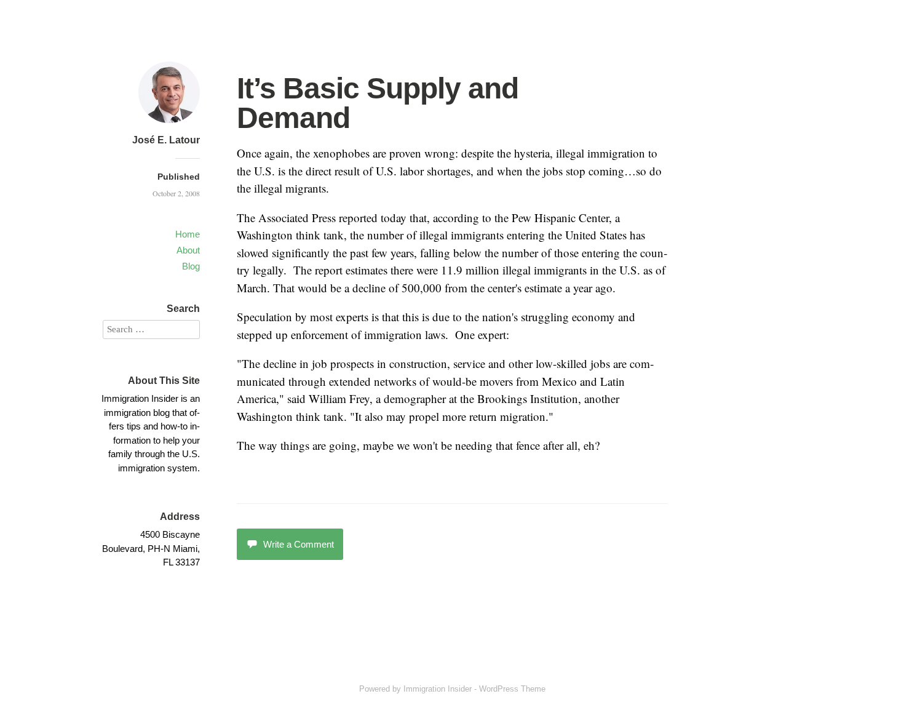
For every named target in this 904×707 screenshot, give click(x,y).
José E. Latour (166, 140)
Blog (191, 266)
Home (187, 234)
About (188, 250)
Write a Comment (298, 544)
